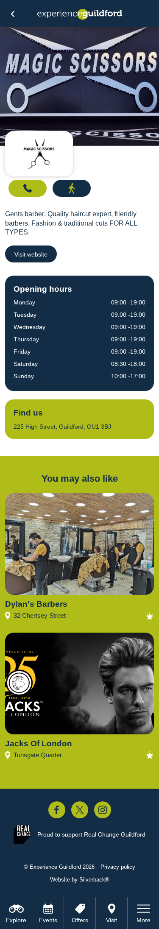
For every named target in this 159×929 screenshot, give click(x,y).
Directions (72, 188)
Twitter (79, 809)
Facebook (56, 809)
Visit (111, 920)
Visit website (30, 254)
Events (48, 920)
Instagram (102, 809)
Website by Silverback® (79, 879)
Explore (16, 920)
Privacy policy (117, 867)
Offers (80, 920)
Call (27, 188)
